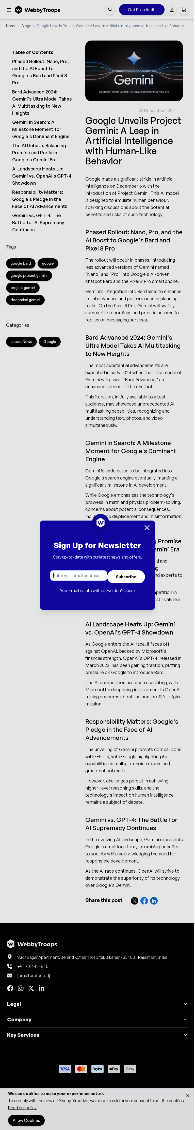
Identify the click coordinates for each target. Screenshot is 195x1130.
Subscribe (126, 576)
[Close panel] (147, 528)
